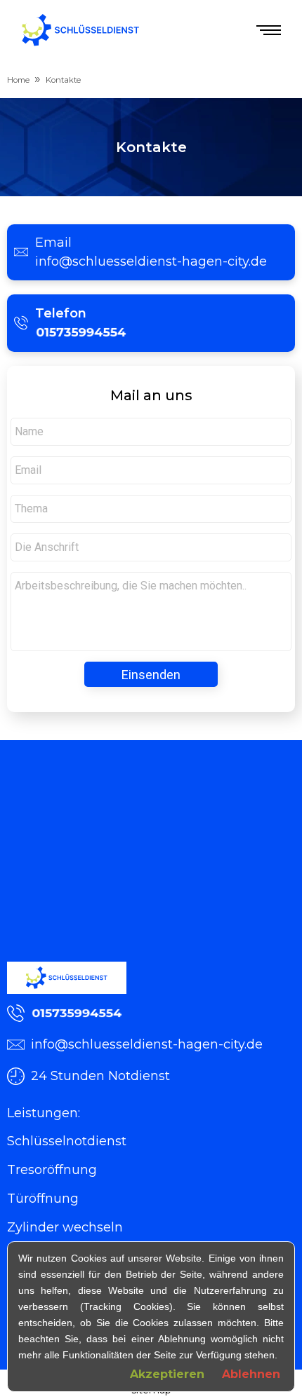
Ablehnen (251, 1374)
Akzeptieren (167, 1374)
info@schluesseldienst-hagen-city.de (151, 261)
